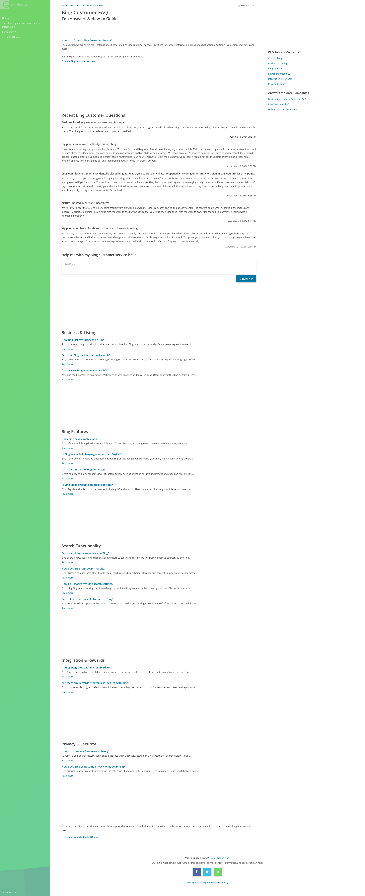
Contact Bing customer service (78, 61)
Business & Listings (278, 63)
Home (5, 18)
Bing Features (275, 68)
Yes (213, 858)
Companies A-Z (10, 32)
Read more (67, 349)
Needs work (223, 858)
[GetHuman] (14, 4)
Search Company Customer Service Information (21, 25)
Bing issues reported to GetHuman (80, 837)
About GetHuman (11, 37)
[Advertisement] (147, 87)
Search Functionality (279, 73)
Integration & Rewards (280, 78)
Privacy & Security (277, 84)
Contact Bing (275, 58)
